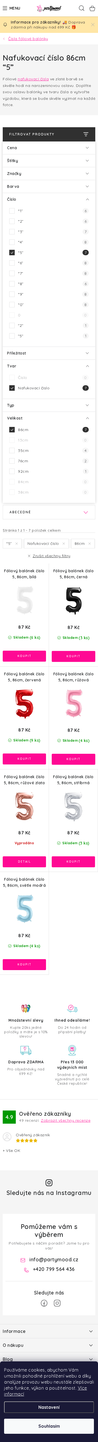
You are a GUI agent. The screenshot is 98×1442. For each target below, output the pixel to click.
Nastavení (49, 1407)
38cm (52, 492)
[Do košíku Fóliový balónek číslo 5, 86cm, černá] (73, 656)
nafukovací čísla (33, 79)
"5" (52, 335)
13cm (52, 440)
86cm (52, 429)
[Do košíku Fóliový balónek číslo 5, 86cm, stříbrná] (73, 861)
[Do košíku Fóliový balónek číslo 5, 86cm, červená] (24, 758)
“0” (52, 304)
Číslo (52, 377)
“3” (52, 231)
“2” (52, 221)
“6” (52, 262)
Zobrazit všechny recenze (65, 1120)
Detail (24, 861)
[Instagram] (57, 1303)
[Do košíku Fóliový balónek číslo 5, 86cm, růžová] (73, 759)
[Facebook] (44, 1303)
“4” (52, 242)
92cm (52, 471)
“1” (52, 210)
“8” (52, 283)
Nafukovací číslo (52, 388)
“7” (52, 273)
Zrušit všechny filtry (52, 555)
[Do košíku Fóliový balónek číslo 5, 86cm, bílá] (24, 656)
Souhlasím (49, 1426)
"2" (52, 325)
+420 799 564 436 (54, 1269)
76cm (52, 460)
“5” (52, 252)
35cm (52, 450)
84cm (52, 481)
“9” (52, 294)
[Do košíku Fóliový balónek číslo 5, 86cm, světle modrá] (24, 964)
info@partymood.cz (53, 1259)
